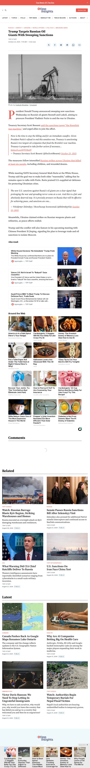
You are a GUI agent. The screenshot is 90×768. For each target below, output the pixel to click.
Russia (11, 28)
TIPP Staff (12, 39)
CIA (3, 563)
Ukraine (27, 28)
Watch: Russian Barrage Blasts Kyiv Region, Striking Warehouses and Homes (18, 513)
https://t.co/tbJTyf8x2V (21, 149)
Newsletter (45, 18)
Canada (5, 633)
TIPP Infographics (54, 563)
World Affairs (38, 28)
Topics (14, 18)
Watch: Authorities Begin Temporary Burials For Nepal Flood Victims (61, 698)
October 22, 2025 (68, 153)
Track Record (60, 18)
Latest (5, 18)
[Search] (5, 10)
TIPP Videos (7, 507)
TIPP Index (33, 18)
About (82, 18)
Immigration (7, 691)
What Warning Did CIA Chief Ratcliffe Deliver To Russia (19, 567)
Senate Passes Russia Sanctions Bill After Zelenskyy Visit (65, 511)
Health (50, 633)
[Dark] (3, 10)
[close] (87, 2)
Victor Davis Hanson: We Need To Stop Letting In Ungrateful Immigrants (16, 698)
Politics (50, 28)
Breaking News (62, 28)
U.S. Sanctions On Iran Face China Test (59, 567)
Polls (23, 18)
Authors (72, 18)
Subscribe (82, 10)
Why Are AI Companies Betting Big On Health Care (62, 637)
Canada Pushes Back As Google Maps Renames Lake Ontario (20, 637)
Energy (19, 28)
